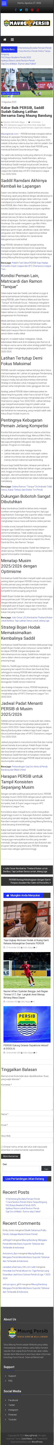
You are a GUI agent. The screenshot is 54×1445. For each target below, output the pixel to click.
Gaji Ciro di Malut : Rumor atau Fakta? (18, 64)
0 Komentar (35, 122)
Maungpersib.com (9, 134)
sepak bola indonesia (42, 128)
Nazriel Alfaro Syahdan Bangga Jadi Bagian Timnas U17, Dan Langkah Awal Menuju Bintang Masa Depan (25, 994)
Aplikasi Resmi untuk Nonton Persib (18, 60)
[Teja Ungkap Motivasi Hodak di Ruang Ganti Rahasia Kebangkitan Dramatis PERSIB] (27, 919)
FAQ (10, 1381)
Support (12, 1376)
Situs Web (5, 1136)
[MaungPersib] (5, 39)
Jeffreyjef (7, 1240)
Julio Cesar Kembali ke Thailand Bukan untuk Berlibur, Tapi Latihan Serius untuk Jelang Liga (25, 870)
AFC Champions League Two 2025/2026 (20, 125)
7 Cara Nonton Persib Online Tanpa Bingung (26, 1202)
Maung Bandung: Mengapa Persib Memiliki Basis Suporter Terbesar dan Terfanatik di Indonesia (25, 1244)
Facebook (13, 1400)
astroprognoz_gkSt (12, 1284)
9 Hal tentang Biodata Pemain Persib (34, 48)
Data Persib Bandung (10, 93)
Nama (4, 1114)
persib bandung (14, 128)
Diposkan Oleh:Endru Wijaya (14, 122)
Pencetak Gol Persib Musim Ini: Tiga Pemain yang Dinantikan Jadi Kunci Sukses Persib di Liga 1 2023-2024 (27, 1275)
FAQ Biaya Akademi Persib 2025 (16, 57)
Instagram (13, 1410)
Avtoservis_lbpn (10, 1253)
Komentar (6, 1084)
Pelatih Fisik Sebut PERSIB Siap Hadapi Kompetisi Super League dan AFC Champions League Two (26, 266)
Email (4, 1125)
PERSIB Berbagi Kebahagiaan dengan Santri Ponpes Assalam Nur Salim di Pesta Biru (30, 881)
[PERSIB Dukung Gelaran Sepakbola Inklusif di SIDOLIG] (27, 1024)
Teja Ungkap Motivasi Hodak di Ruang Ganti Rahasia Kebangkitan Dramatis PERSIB (26, 942)
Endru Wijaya (28, 948)
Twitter (11, 1405)
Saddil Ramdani (27, 128)
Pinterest (12, 1415)
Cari (5, 1164)
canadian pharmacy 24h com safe (19, 1267)
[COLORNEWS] (28, 1333)
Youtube (12, 1419)
